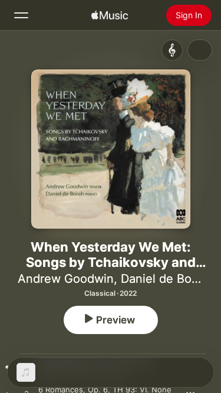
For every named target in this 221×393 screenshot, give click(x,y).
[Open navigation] (21, 15)
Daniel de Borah (165, 279)
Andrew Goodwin (66, 279)
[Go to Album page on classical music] (172, 50)
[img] (109, 15)
